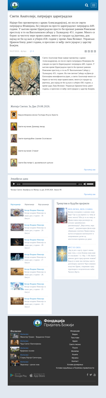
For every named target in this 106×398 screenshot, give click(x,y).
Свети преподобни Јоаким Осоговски (34, 138)
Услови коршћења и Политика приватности (75, 368)
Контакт (75, 361)
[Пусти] (14, 184)
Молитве (75, 351)
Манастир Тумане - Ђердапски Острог (35, 337)
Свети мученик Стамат (28, 151)
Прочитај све (89, 170)
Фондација (75, 331)
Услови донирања (75, 364)
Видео (75, 334)
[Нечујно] (85, 184)
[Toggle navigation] (93, 5)
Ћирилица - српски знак (29, 365)
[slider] (90, 183)
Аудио (75, 341)
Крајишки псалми (27, 351)
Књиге (75, 354)
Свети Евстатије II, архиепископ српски (35, 163)
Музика (75, 358)
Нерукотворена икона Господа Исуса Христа (38, 115)
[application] (53, 184)
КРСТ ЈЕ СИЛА (74, 247)
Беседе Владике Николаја (34, 210)
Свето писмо (75, 344)
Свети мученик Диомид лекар (31, 126)
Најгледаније (16, 204)
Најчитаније (29, 204)
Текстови (75, 337)
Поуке (75, 348)
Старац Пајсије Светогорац (30, 358)
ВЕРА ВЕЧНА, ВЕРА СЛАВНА (80, 209)
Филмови (24, 334)
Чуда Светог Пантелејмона (30, 344)
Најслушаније (43, 204)
